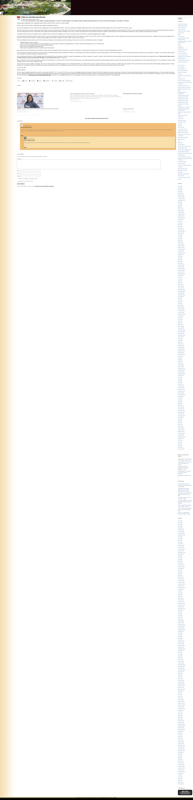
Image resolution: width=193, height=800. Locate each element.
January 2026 (181, 196)
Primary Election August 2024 (184, 149)
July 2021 (180, 277)
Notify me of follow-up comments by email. (28, 178)
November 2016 (181, 370)
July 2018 (180, 338)
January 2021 (181, 287)
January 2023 (181, 245)
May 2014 (180, 422)
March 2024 (180, 228)
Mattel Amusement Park (183, 132)
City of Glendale (181, 51)
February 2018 (181, 345)
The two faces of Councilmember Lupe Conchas (185, 463)
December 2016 (181, 368)
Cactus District (181, 36)
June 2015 (180, 400)
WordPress (104, 797)
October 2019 (181, 312)
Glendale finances (182, 58)
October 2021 (181, 272)
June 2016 (180, 378)
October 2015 (181, 393)
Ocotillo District (181, 144)
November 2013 (181, 433)
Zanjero (179, 179)
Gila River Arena (181, 78)
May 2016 (180, 380)
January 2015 (181, 408)
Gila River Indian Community (184, 80)
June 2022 (180, 258)
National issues (181, 139)
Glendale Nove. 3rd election (184, 107)
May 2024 (180, 224)
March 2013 (180, 447)
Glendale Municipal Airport (183, 60)
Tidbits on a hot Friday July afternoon (33, 17)
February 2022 (181, 265)
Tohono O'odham (181, 163)
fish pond (180, 74)
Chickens (180, 46)
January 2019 (181, 328)
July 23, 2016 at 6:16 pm (29, 140)
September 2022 (181, 252)
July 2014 (180, 419)
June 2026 (180, 188)
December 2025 (181, 198)
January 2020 (181, 308)
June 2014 (180, 421)
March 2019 (180, 324)
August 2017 (180, 356)
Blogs (179, 34)
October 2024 (181, 216)
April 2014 (180, 424)
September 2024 (181, 217)
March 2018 (180, 343)
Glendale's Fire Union (182, 115)
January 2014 (181, 429)
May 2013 (180, 443)
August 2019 (180, 315)
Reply (22, 135)
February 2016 (181, 386)
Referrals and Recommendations (185, 153)
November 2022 (181, 249)
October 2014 (181, 414)
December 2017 (181, 349)
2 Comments (126, 20)
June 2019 (180, 319)
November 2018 (181, 331)
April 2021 (180, 282)
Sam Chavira (107, 20)
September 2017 (181, 354)
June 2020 (180, 300)
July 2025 (180, 202)
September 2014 (181, 415)
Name (18, 171)
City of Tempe (181, 67)
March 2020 (180, 305)
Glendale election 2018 (183, 97)
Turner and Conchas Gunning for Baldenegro (184, 472)
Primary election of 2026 (183, 151)
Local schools (181, 127)
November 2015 (181, 391)
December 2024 (181, 214)
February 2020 (181, 307)
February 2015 (181, 407)
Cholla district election (183, 49)
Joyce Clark (101, 20)
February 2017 (181, 365)
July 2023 (180, 235)
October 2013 (181, 435)
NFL (179, 141)
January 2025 (181, 212)
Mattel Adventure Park (183, 130)
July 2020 (180, 298)
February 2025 (181, 210)
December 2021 (181, 268)
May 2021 (180, 280)
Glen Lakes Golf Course (183, 85)
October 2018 (181, 333)
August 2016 (180, 375)
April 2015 (180, 403)
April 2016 (180, 382)
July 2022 (180, 256)
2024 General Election (183, 24)
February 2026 (181, 195)
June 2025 (180, 203)
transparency (113, 20)
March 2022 (180, 263)
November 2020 (181, 291)
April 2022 (180, 261)
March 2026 (180, 193)
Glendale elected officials (183, 95)
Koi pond (180, 123)
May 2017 (180, 359)
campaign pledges (66, 20)
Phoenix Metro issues (182, 148)
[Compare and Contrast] (148, 100)
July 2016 (180, 377)
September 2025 (181, 200)
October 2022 (181, 251)
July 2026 (180, 186)
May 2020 (180, 301)
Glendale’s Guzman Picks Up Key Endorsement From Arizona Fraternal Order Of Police (38, 108)
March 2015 (180, 405)
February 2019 (181, 326)
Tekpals (115, 797)
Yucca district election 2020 (184, 177)
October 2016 (181, 371)
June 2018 (180, 340)
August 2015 (180, 396)
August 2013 (180, 438)
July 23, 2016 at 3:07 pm (26, 127)
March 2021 (180, 284)
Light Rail (180, 125)
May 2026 (180, 189)
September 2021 (181, 273)
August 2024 (180, 219)
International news (182, 120)
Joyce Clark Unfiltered (15, 5)
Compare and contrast (103, 118)
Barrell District (181, 32)
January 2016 (181, 387)
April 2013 (180, 445)
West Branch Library (182, 170)
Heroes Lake (180, 116)
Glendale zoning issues (183, 62)
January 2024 (181, 230)
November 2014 (181, 412)
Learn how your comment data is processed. (44, 186)
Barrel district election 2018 (184, 31)
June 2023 (180, 237)
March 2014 (180, 426)
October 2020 (181, 293)
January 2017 (181, 366)
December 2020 (181, 289)
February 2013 (181, 449)
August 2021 (180, 275)
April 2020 (180, 303)
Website (19, 176)
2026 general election (182, 25)
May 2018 (180, 342)
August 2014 (180, 417)
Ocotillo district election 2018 (184, 146)
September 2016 (181, 373)
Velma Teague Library (182, 168)
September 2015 (181, 394)
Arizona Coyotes (181, 29)
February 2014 (181, 428)
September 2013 (181, 436)
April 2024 (180, 226)
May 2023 (180, 238)
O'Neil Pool (180, 142)
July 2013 (180, 440)
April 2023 (180, 240)
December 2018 (181, 329)
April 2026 (180, 191)
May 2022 (180, 259)
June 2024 (180, 223)
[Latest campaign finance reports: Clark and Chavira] (96, 97)
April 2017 (180, 361)
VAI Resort (180, 167)
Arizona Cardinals (182, 27)
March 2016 (180, 384)
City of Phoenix (181, 65)
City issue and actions (183, 55)
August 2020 (180, 296)
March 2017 (180, 363)
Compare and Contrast (128, 108)
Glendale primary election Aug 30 (90, 20)
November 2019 (181, 310)
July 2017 (180, 358)
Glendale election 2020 (183, 98)
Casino (179, 44)
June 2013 (180, 442)
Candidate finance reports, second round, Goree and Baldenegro (183, 490)
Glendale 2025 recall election (184, 87)
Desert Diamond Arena (183, 70)
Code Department (182, 68)
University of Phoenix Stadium (184, 165)
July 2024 (180, 221)
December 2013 (181, 431)
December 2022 (181, 247)
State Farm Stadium (182, 161)
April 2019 (180, 322)
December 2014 (181, 410)
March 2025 (180, 209)
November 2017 (181, 350)
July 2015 (180, 398)
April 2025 (180, 207)
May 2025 (180, 205)
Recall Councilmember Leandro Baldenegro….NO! (183, 468)
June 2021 (180, 279)
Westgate (180, 172)
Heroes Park (180, 118)
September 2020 (181, 294)
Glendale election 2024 (183, 100)
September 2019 (181, 314)
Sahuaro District (181, 155)
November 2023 (181, 231)
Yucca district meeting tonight (91, 118)
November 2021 (181, 270)
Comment (19, 159)
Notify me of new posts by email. (26, 181)
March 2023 (180, 242)
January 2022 (181, 266)
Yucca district (181, 175)
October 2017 (181, 352)
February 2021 (181, 286)
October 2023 (181, 233)
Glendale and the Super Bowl (184, 56)
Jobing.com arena (182, 122)
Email (18, 173)
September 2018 (181, 335)
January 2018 (181, 347)
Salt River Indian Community (184, 156)
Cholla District (181, 47)
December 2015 (181, 389)
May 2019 (180, 321)
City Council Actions (182, 53)
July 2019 (180, 317)
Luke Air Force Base (182, 129)
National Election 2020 (183, 137)
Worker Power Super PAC (183, 174)
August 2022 (180, 254)
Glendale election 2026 (183, 102)
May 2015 (180, 401)
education (81, 20)
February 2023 (181, 244)
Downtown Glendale (182, 72)
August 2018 (180, 336)
